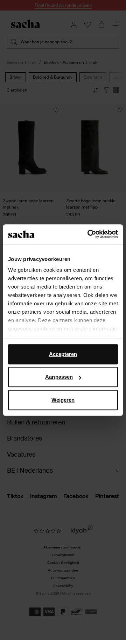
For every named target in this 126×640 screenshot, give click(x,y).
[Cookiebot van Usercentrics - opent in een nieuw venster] (89, 234)
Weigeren (63, 400)
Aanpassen (59, 377)
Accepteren (63, 354)
